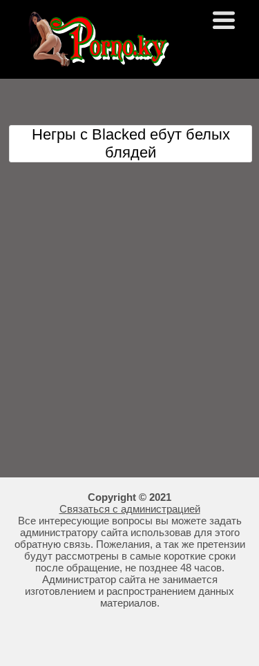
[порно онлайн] (97, 60)
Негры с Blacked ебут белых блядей (131, 143)
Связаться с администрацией (129, 509)
